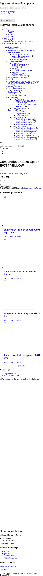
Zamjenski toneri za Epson (25, 132)
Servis (10, 33)
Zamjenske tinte (17, 117)
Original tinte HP (22, 115)
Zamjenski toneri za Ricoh (25, 135)
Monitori (11, 85)
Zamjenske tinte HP (23, 124)
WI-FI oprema (17, 74)
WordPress (17, 573)
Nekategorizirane (14, 87)
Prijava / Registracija (7, 12)
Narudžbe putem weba (12, 375)
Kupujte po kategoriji (11, 47)
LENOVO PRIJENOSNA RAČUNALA (21, 83)
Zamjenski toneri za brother (25, 128)
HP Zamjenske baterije (20, 54)
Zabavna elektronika (19, 76)
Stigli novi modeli (10, 374)
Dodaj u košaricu (5, 186)
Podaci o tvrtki (9, 555)
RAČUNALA (8, 40)
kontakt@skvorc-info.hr (8, 566)
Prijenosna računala (19, 108)
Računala (11, 97)
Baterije (15, 63)
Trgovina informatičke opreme (17, 3)
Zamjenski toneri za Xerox (25, 139)
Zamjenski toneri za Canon (25, 130)
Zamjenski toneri (18, 126)
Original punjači (17, 58)
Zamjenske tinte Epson (24, 123)
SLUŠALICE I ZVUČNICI (13, 43)
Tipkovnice (16, 72)
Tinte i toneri (8, 38)
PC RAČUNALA (18, 99)
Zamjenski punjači (18, 59)
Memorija (15, 67)
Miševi (14, 68)
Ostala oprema (13, 92)
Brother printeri (17, 96)
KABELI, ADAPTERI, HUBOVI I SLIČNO (18, 42)
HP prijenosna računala (16, 78)
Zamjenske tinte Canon (24, 121)
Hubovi (10, 79)
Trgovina (11, 31)
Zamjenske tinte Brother (24, 119)
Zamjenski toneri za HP (24, 133)
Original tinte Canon (23, 114)
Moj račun (7, 553)
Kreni (21, 146)
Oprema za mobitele (15, 88)
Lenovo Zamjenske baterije (21, 56)
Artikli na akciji (13, 49)
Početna (7, 29)
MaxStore (30, 573)
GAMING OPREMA (19, 65)
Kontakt (10, 36)
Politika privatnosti (10, 559)
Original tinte (16, 112)
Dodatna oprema (14, 61)
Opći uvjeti (8, 557)
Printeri (10, 94)
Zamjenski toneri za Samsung (26, 137)
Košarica (11, 34)
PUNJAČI (15, 90)
